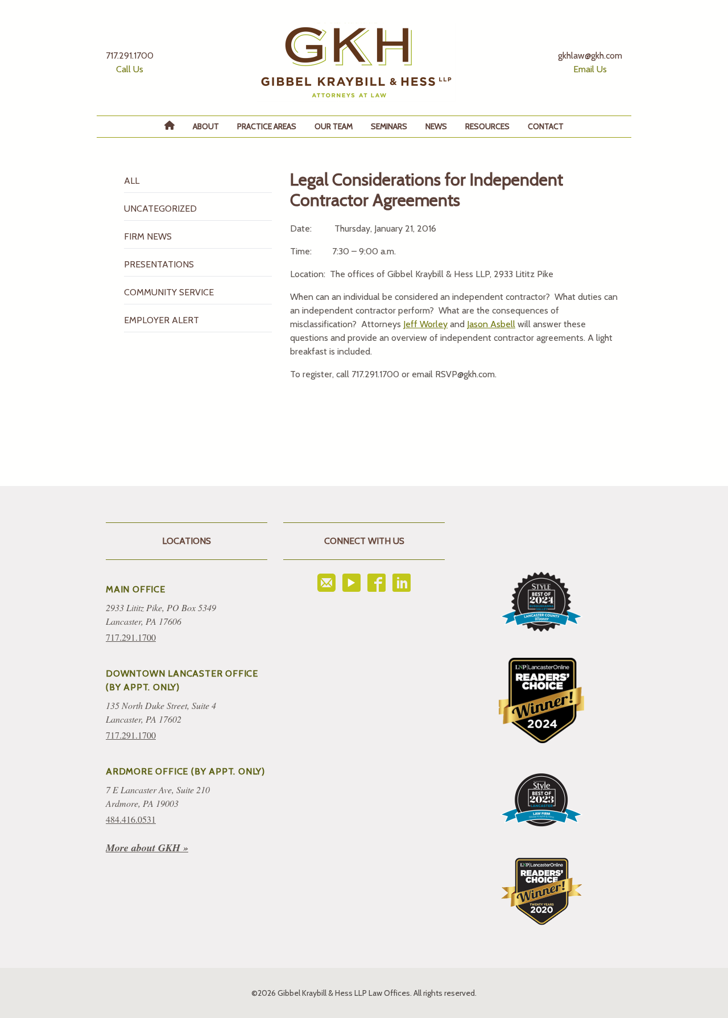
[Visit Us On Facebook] (376, 583)
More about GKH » (147, 847)
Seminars (389, 126)
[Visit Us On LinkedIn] (401, 583)
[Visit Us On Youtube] (351, 583)
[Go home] (356, 62)
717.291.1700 (131, 637)
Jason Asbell (491, 324)
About (206, 126)
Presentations (159, 264)
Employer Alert (161, 320)
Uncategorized (160, 208)
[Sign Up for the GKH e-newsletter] (326, 583)
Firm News (148, 236)
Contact (546, 126)
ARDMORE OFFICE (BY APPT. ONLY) (185, 771)
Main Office (136, 589)
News (436, 126)
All (131, 180)
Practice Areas (266, 126)
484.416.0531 (131, 819)
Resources (487, 126)
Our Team (334, 126)
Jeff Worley (425, 324)
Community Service (169, 292)
